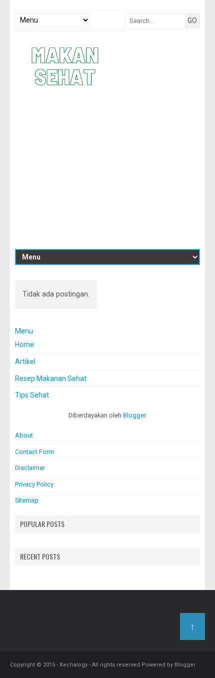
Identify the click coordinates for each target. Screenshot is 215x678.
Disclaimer (30, 468)
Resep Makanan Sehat (50, 378)
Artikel (25, 362)
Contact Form (34, 452)
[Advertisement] (107, 169)
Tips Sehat (32, 395)
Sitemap (26, 500)
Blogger (134, 415)
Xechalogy (74, 665)
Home (24, 344)
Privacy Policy (34, 484)
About (24, 435)
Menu (24, 331)
